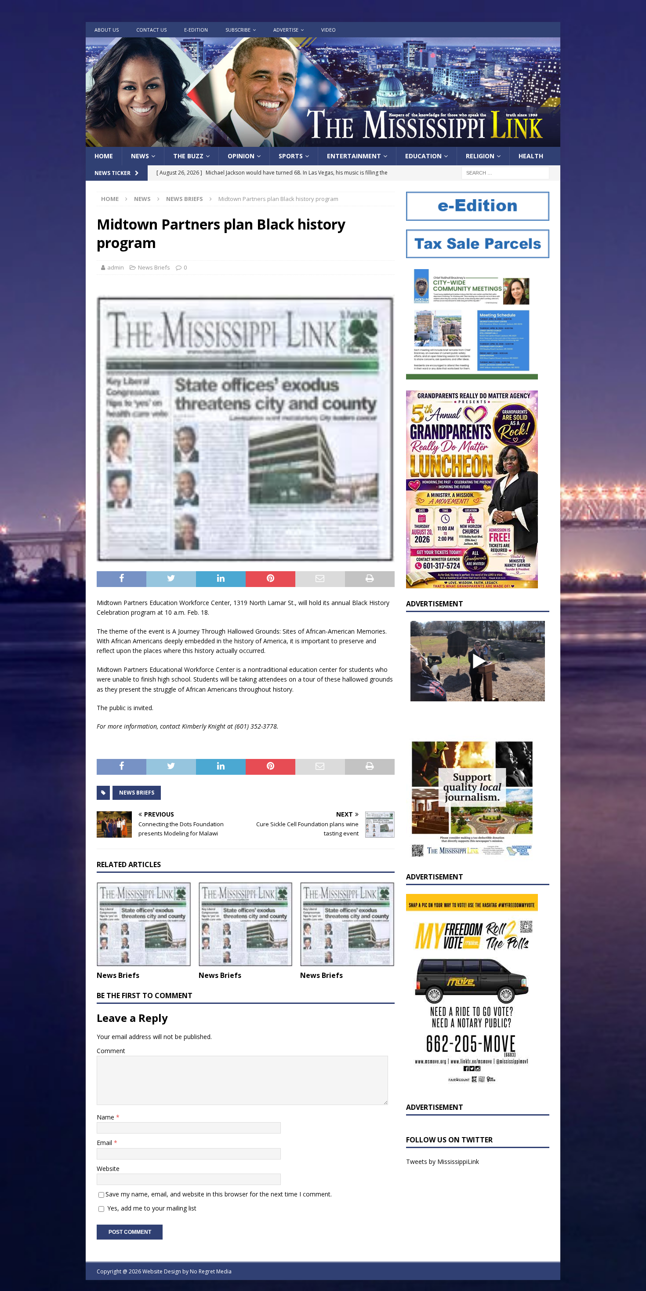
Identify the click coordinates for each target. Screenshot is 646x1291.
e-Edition (196, 29)
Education (423, 156)
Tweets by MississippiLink (442, 1161)
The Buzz (188, 156)
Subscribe (237, 29)
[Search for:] (505, 172)
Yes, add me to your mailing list (150, 1208)
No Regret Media (211, 1271)
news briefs (136, 792)
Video (328, 29)
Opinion (241, 156)
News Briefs (154, 267)
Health (531, 156)
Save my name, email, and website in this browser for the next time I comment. (218, 1194)
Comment (111, 1051)
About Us (106, 29)
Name (106, 1117)
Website (108, 1168)
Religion (480, 156)
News (140, 156)
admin (115, 267)
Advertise (285, 29)
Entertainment (354, 156)
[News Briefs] (144, 924)
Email (105, 1142)
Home (103, 156)
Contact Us (151, 29)
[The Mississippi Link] (323, 142)
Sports (291, 156)
